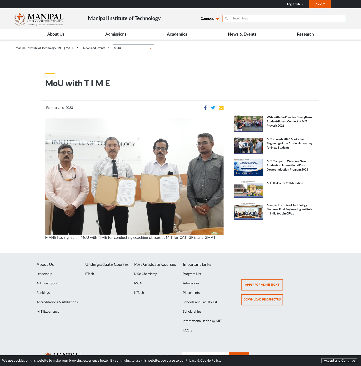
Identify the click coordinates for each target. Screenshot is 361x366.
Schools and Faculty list (200, 302)
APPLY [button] (323, 5)
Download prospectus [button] (263, 301)
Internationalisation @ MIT (202, 321)
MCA (138, 283)
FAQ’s (187, 330)
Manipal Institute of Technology (124, 18)
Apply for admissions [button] (264, 286)
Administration (47, 283)
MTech (139, 292)
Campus (207, 19)
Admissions (191, 283)
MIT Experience (48, 311)
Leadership (44, 274)
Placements (191, 292)
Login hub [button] (293, 4)
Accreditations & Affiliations (57, 302)
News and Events (94, 48)
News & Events (242, 34)
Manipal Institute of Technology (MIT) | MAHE (45, 48)
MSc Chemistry (145, 274)
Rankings (43, 292)
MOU (117, 48)
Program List (192, 274)
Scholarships (192, 311)
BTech (89, 274)
